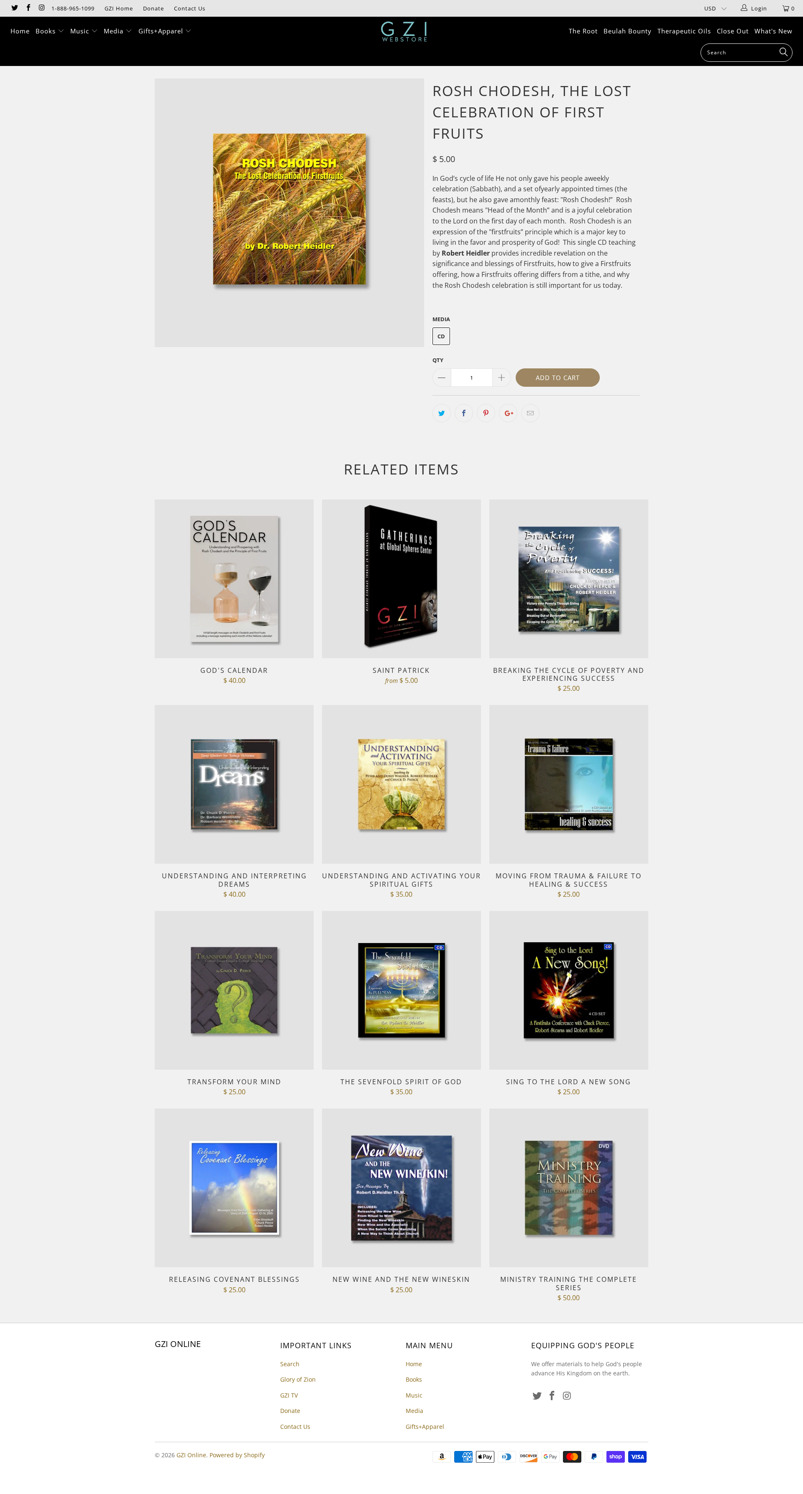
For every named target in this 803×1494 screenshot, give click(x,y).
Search (289, 1364)
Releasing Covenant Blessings (234, 1187)
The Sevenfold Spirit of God (401, 990)
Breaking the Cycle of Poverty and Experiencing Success (568, 579)
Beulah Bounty (628, 31)
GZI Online (191, 1455)
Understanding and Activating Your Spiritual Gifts (401, 784)
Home (20, 31)
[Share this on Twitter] (441, 413)
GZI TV (289, 1395)
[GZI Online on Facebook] (27, 8)
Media (114, 31)
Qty (437, 360)
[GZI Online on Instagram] (41, 8)
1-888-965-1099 (73, 8)
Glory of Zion (298, 1379)
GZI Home (119, 8)
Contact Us (189, 8)
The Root (583, 31)
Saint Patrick (401, 579)
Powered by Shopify (237, 1455)
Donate (153, 8)
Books (47, 31)
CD (441, 336)
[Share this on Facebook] (464, 413)
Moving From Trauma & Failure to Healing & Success (568, 784)
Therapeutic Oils (684, 31)
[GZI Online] (405, 31)
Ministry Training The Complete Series (568, 1187)
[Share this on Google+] (508, 413)
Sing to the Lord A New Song (568, 990)
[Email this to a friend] (530, 413)
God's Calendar (234, 579)
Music (80, 31)
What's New (773, 31)
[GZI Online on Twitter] (14, 8)
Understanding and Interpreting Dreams (234, 784)
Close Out (733, 31)
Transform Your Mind (234, 990)
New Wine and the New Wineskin (401, 1187)
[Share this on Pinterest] (486, 413)
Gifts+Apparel (161, 31)
